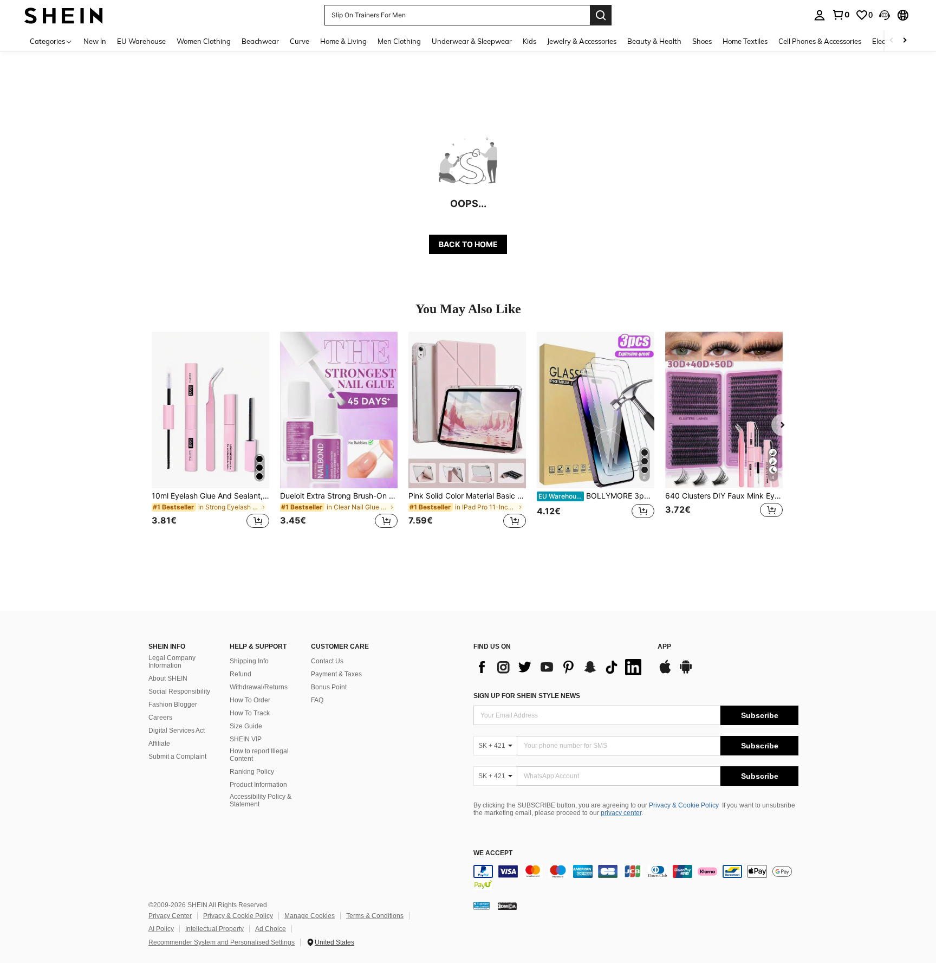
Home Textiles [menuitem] (745, 41)
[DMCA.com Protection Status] (507, 905)
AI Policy (161, 929)
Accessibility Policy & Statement (260, 800)
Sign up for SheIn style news (526, 696)
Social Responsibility (179, 691)
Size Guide (246, 726)
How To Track (250, 713)
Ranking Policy (252, 771)
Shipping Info (249, 661)
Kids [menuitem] (529, 41)
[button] (884, 15)
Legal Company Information (172, 661)
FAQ (317, 700)
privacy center (621, 813)
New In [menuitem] (94, 41)
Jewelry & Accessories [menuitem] (581, 41)
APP (664, 646)
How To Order (250, 700)
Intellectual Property (214, 929)
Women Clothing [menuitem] (204, 41)
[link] (840, 14)
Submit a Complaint (177, 756)
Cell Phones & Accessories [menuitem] (819, 41)
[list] (560, 667)
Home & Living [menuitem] (343, 41)
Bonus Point (329, 687)
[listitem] (210, 436)
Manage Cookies (309, 916)
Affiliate (159, 743)
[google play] (685, 672)
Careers (160, 717)
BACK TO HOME (468, 244)
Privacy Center (170, 916)
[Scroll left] (891, 40)
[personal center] (819, 15)
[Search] (601, 15)
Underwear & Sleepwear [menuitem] (472, 41)
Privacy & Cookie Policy (684, 805)
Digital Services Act (176, 730)
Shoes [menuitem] (702, 41)
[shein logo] (63, 15)
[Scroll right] (904, 40)
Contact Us (327, 661)
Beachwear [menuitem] (260, 41)
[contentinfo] (635, 878)
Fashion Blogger (172, 704)
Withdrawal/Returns (259, 687)
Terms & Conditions (375, 916)
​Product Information (258, 785)
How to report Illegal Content (259, 754)
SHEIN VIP (246, 739)
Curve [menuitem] (299, 41)
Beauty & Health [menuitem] (654, 41)
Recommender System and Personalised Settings (221, 942)
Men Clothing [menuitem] (399, 41)
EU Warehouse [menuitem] (141, 41)
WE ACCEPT (492, 853)
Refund (240, 674)
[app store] (665, 672)
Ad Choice (270, 929)
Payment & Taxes (336, 674)
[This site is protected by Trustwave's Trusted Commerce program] (481, 905)
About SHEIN (167, 678)
